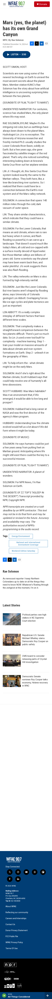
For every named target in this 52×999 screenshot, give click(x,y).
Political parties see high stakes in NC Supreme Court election (34, 617)
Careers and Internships (16, 918)
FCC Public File (12, 936)
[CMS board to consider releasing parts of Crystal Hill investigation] (12, 661)
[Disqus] (26, 742)
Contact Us (10, 924)
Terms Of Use (12, 948)
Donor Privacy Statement (17, 930)
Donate (43, 4)
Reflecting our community (17, 912)
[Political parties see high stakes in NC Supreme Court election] (12, 619)
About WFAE (11, 906)
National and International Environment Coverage (28, 543)
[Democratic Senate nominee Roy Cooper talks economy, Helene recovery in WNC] (12, 681)
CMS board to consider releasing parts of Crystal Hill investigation (34, 659)
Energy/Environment (21, 536)
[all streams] (48, 995)
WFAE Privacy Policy (14, 942)
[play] (4, 995)
